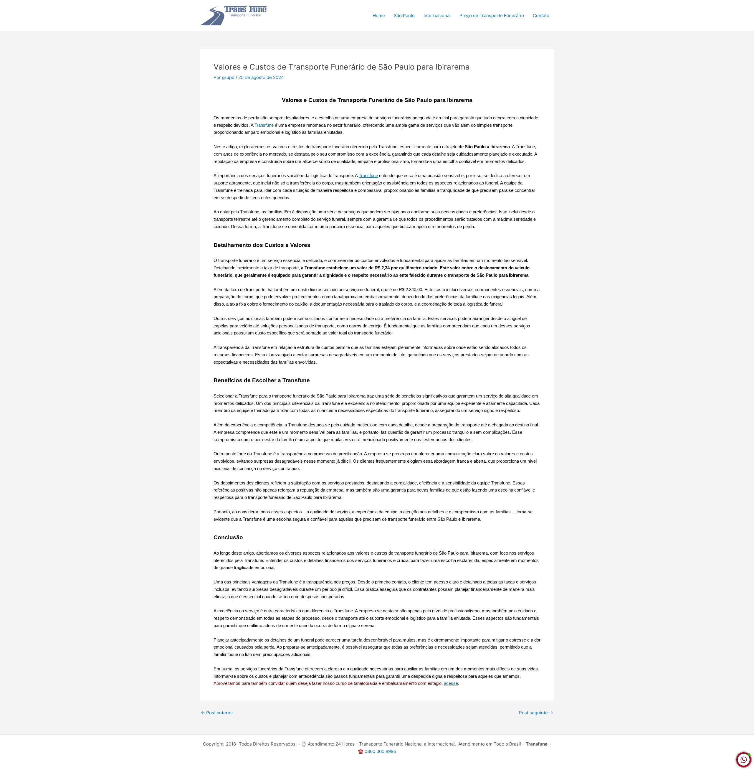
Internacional (437, 15)
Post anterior (217, 712)
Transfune (264, 125)
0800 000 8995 (380, 751)
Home (379, 15)
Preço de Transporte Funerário (491, 15)
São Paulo (404, 15)
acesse (451, 683)
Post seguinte (536, 712)
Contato (541, 15)
